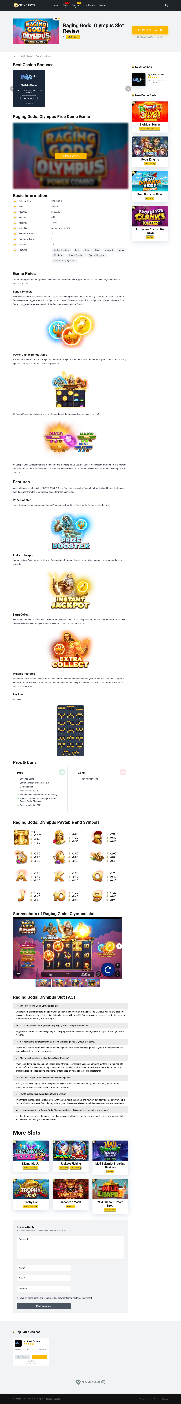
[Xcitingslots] (24, 4)
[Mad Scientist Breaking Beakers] (110, 1160)
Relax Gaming (110, 1210)
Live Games (89, 5)
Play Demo (70, 156)
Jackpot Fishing (70, 1163)
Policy (142, 1399)
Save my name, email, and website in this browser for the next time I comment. (56, 1298)
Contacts (57, 1399)
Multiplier (58, 255)
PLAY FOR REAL (148, 30)
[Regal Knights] (150, 156)
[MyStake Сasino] (138, 85)
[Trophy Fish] (31, 1198)
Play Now (39, 1357)
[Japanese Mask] (71, 1198)
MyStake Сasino (29, 85)
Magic (121, 250)
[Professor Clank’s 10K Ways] (150, 225)
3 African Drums (150, 124)
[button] (119, 946)
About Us (49, 1399)
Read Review (22, 1357)
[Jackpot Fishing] (71, 1160)
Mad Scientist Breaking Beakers (110, 1165)
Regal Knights (150, 159)
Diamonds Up (30, 1163)
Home (55, 5)
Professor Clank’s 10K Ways (150, 231)
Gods (87, 250)
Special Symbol (76, 255)
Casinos (75, 5)
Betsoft (110, 1171)
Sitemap (165, 1399)
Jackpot (109, 250)
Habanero (70, 1206)
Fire (77, 250)
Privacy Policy (153, 1399)
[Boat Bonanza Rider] (150, 190)
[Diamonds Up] (31, 1160)
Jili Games (64, 1168)
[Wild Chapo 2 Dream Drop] (110, 1198)
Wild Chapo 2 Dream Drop (110, 1203)
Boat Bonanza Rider (150, 194)
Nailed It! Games (73, 37)
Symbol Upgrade (96, 255)
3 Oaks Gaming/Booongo (150, 129)
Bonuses (103, 5)
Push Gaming (150, 164)
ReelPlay (150, 237)
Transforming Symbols (64, 260)
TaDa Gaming (76, 1168)
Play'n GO (149, 199)
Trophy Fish (30, 1202)
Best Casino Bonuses (33, 64)
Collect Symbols (61, 250)
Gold (97, 250)
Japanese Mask (70, 1202)
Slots (65, 5)
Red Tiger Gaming (30, 1168)
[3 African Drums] (150, 121)
